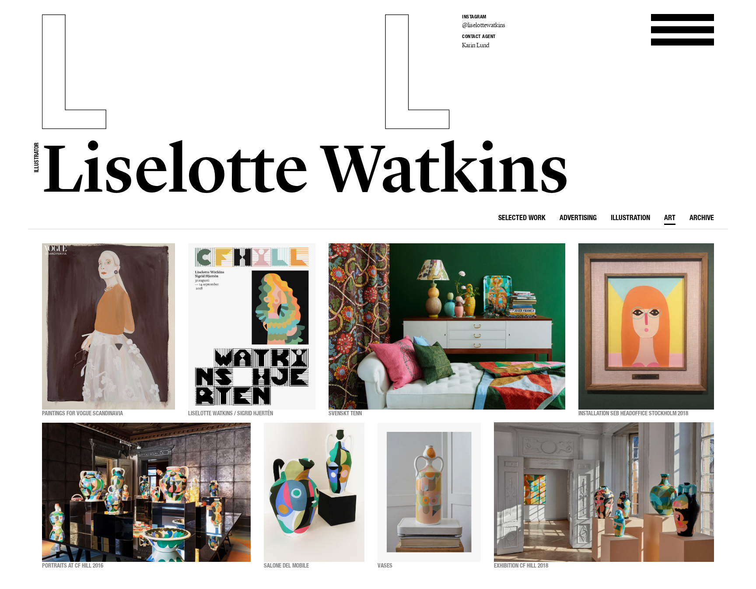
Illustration (630, 218)
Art (670, 218)
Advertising (578, 218)
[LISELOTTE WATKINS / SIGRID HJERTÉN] (251, 326)
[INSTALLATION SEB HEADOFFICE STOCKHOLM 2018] (646, 326)
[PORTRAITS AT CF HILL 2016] (146, 492)
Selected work (522, 218)
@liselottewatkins (483, 25)
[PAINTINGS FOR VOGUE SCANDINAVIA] (108, 326)
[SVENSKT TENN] (447, 326)
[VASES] (429, 492)
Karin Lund (475, 45)
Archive (702, 218)
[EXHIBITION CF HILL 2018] (604, 492)
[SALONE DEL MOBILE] (314, 492)
